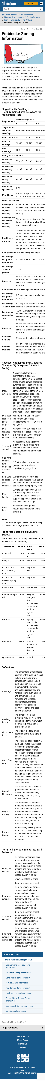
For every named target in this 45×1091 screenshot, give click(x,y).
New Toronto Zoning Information (19, 988)
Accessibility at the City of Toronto (22, 1073)
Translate (35, 29)
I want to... (30, 3)
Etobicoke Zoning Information (18, 972)
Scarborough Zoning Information (19, 1006)
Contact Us (22, 1044)
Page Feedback (10, 1027)
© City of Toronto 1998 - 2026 (22, 1067)
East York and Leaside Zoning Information (18, 966)
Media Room (22, 1040)
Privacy (23, 1070)
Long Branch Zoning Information (19, 978)
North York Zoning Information (18, 993)
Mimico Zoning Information (17, 983)
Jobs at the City (22, 1036)
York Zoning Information (16, 1011)
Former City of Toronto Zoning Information (18, 999)
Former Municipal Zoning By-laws (18, 959)
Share (25, 29)
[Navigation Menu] (41, 3)
